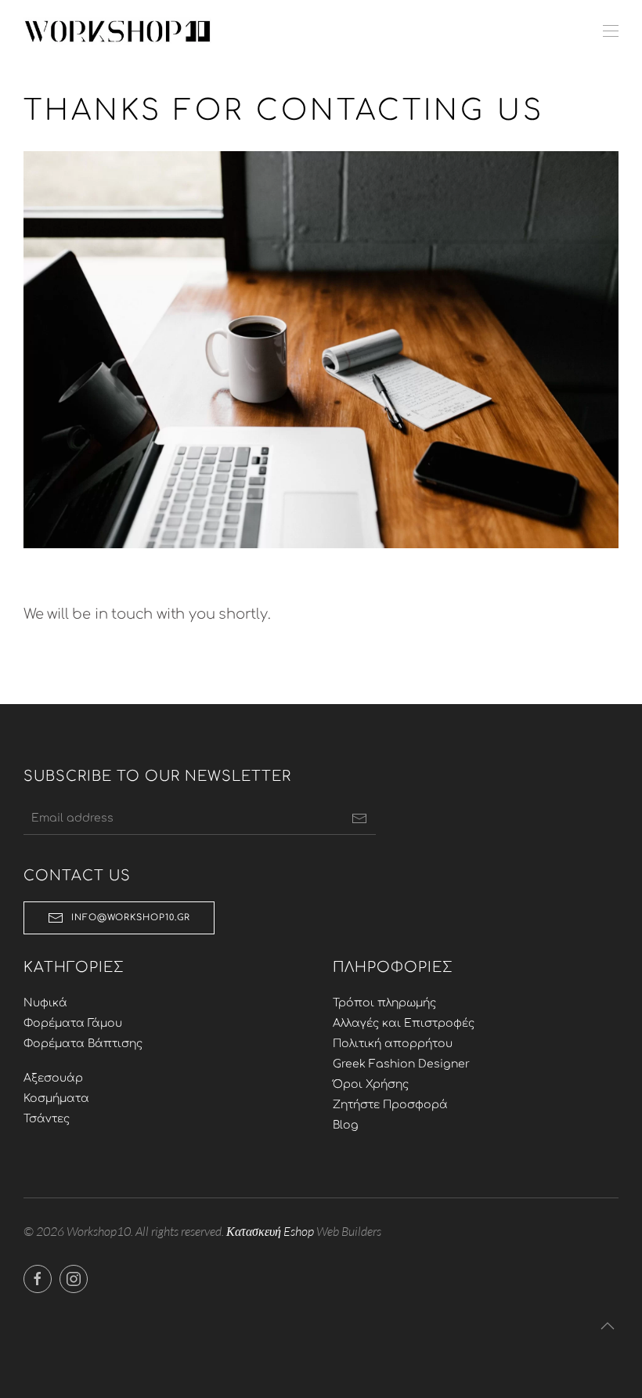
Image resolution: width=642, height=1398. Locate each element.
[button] (611, 31)
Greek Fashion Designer (401, 1064)
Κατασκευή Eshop (270, 1231)
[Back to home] (117, 31)
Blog (346, 1125)
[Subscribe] (359, 818)
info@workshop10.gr (130, 917)
